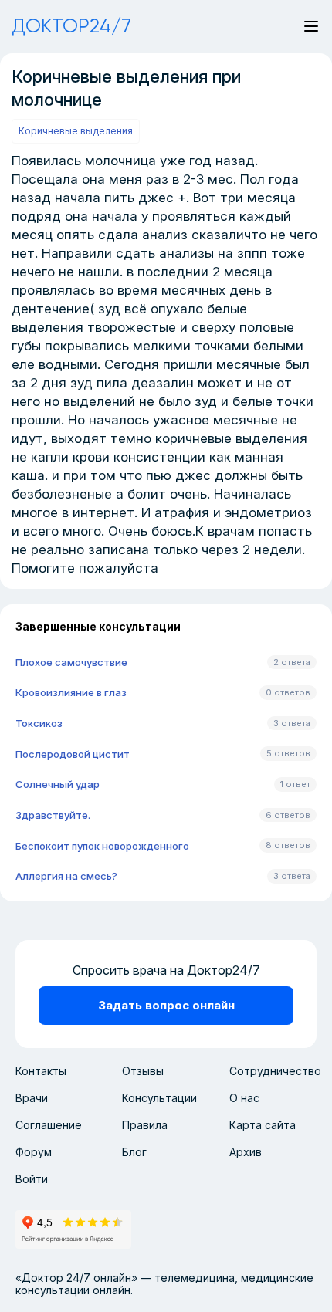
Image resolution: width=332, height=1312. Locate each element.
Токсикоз (39, 723)
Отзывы (143, 1070)
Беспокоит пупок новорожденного (102, 846)
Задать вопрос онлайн (166, 1005)
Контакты (40, 1070)
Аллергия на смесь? (66, 876)
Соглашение (48, 1124)
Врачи (31, 1097)
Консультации (159, 1097)
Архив (245, 1151)
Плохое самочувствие (71, 662)
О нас (244, 1097)
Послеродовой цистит (72, 754)
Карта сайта (262, 1124)
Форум (33, 1151)
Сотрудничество (275, 1070)
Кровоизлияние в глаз (71, 692)
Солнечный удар (57, 784)
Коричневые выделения (76, 131)
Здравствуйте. (52, 815)
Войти (31, 1178)
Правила (145, 1124)
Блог (134, 1151)
